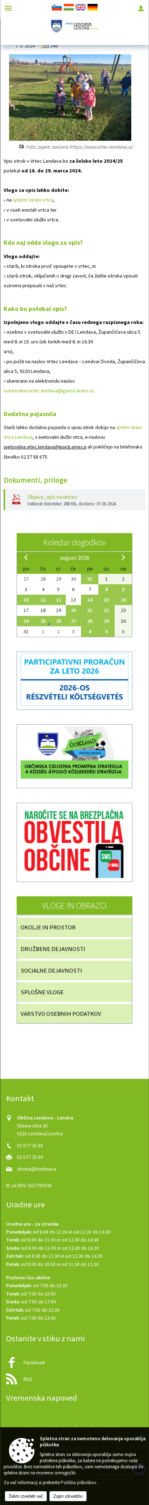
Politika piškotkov (78, 1482)
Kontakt (20, 1098)
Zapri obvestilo (68, 1496)
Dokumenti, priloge (35, 480)
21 (89, 610)
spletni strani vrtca (33, 200)
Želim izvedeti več (26, 1496)
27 (73, 621)
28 (89, 621)
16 (123, 599)
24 (26, 621)
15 (106, 599)
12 (58, 599)
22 (106, 610)
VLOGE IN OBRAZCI (74, 905)
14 (89, 599)
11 (43, 599)
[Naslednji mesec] (123, 557)
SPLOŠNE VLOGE (42, 992)
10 (26, 599)
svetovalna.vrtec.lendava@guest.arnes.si (48, 390)
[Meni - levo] (8, 8)
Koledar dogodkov (74, 542)
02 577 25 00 (30, 1146)
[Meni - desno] (140, 8)
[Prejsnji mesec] (26, 557)
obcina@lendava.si (36, 1169)
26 (58, 621)
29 (106, 621)
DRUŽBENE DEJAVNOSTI (53, 949)
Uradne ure (25, 1204)
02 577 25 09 (30, 1157)
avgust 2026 (74, 557)
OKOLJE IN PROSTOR (48, 927)
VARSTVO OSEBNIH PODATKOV (61, 1014)
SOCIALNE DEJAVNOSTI (51, 970)
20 (73, 610)
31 (89, 579)
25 (43, 621)
